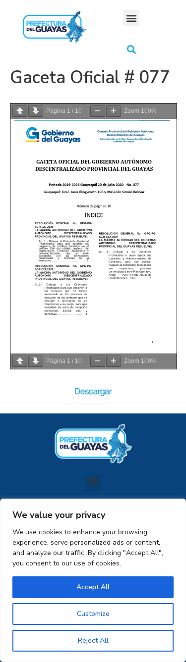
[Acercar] (113, 111)
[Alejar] (97, 111)
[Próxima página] (35, 111)
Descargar (93, 391)
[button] (131, 18)
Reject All (93, 640)
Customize (93, 613)
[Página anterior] (19, 111)
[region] (93, 580)
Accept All (93, 587)
